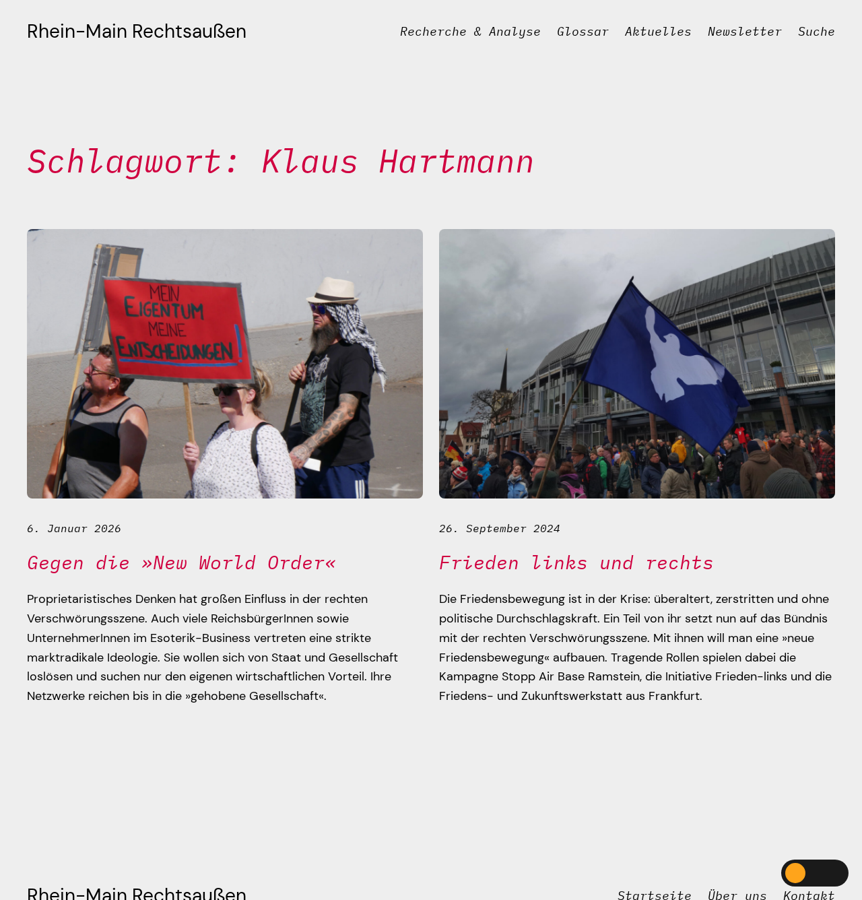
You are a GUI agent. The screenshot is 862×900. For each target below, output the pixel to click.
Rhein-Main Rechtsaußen (136, 31)
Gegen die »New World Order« (181, 562)
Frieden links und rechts (576, 562)
